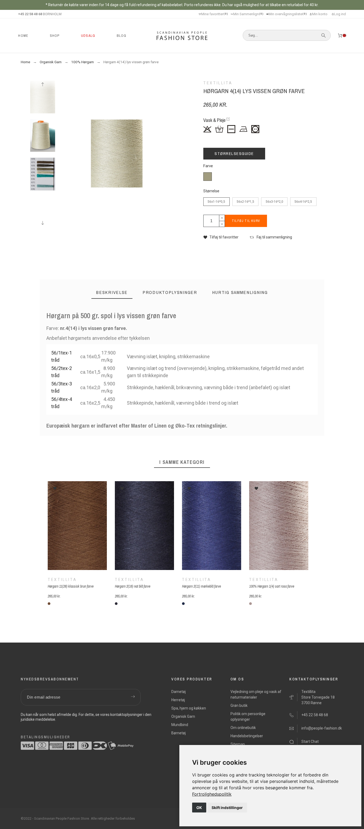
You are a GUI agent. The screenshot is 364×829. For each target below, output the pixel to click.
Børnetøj (178, 733)
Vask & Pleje (214, 120)
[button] (220, 237)
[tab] (111, 292)
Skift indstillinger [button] (227, 807)
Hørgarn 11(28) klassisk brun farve (71, 586)
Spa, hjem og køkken (188, 708)
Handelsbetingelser (246, 736)
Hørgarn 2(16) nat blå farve (132, 586)
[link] (212, 794)
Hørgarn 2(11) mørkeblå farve (201, 586)
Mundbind (179, 725)
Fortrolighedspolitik (212, 794)
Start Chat (310, 741)
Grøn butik (239, 705)
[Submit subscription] (132, 697)
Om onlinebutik (243, 728)
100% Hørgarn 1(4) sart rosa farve (271, 586)
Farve (208, 166)
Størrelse (211, 191)
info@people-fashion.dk (321, 728)
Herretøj (178, 700)
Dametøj (178, 691)
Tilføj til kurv (246, 221)
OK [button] (199, 807)
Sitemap (237, 744)
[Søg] (323, 35)
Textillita (62, 580)
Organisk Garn (183, 716)
